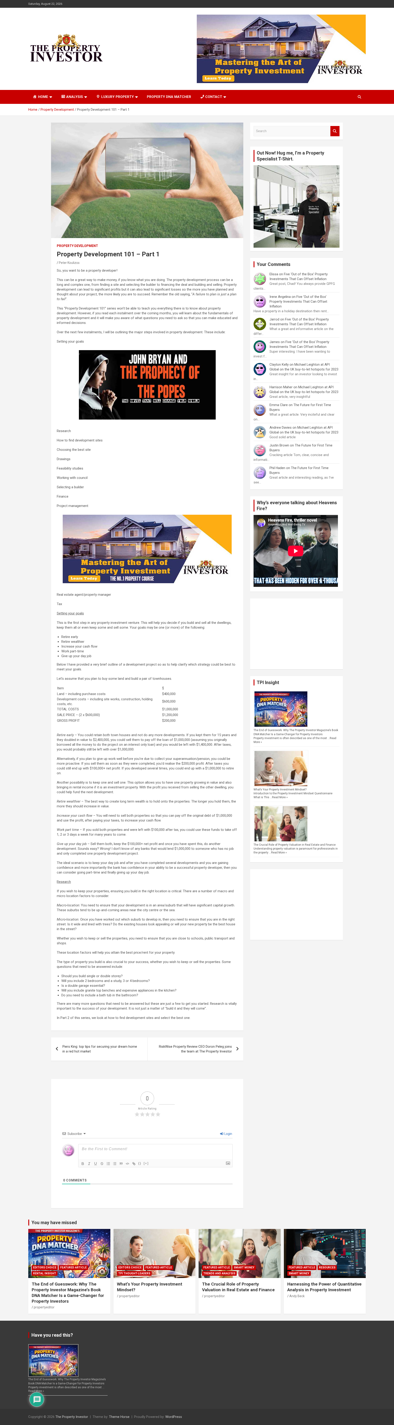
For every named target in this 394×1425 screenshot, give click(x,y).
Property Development (77, 246)
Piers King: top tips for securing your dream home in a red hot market (99, 1048)
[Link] (134, 1163)
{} (139, 1163)
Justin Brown (279, 445)
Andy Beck (297, 1296)
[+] (146, 1163)
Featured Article (73, 1267)
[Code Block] (127, 1163)
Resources (327, 1267)
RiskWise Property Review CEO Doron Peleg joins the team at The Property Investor (195, 1048)
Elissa (274, 274)
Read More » (280, 797)
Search (335, 131)
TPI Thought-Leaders (134, 1273)
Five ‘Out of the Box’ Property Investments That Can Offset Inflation (298, 301)
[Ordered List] (108, 1163)
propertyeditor (44, 1307)
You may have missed (54, 1222)
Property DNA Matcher (169, 97)
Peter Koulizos (69, 263)
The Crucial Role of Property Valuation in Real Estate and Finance (295, 844)
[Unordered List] (114, 1163)
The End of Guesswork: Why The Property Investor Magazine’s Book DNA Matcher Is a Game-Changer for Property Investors (68, 1292)
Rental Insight (44, 1273)
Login (228, 1134)
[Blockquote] (121, 1163)
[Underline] (95, 1163)
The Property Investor (71, 1417)
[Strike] (102, 1163)
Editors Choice (44, 1267)
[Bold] (83, 1163)
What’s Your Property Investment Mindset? (280, 789)
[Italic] (89, 1163)
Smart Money (244, 1267)
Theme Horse (119, 1417)
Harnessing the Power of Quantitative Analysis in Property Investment (324, 1286)
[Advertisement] (297, 634)
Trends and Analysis (219, 1273)
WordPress (173, 1417)
